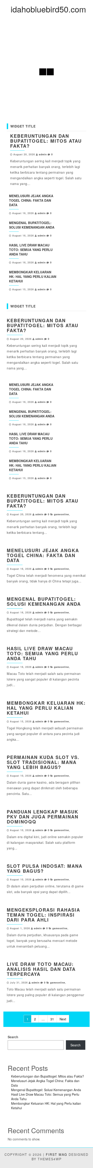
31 (52, 1019)
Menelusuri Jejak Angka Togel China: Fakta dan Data (31, 200)
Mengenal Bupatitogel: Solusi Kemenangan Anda (31, 224)
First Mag (56, 1154)
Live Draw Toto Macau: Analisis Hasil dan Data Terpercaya (41, 969)
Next (63, 1019)
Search (13, 1037)
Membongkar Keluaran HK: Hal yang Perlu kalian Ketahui (32, 276)
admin (43, 154)
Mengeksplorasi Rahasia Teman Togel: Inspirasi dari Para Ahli (43, 914)
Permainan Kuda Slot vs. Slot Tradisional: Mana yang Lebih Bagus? (43, 762)
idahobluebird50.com (48, 9)
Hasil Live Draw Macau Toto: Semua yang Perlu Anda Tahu (31, 249)
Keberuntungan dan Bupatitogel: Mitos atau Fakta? (46, 140)
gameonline (61, 514)
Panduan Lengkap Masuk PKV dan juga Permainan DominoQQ (42, 816)
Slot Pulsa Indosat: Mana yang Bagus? (44, 868)
